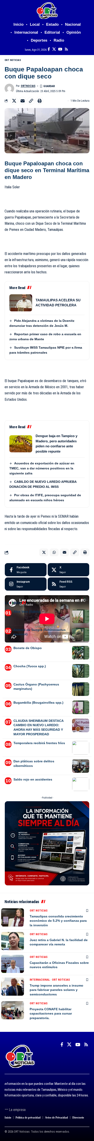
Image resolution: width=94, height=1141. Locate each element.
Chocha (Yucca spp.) (29, 666)
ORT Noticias (13, 60)
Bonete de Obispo (27, 648)
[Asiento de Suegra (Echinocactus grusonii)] (80, 634)
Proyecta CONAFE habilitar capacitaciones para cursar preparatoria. (51, 1013)
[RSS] (66, 49)
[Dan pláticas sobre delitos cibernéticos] (80, 766)
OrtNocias (28, 86)
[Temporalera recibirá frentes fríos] (80, 748)
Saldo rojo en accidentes (32, 779)
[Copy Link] (31, 101)
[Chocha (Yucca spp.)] (80, 671)
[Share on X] (14, 101)
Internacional (40, 979)
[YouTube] (60, 49)
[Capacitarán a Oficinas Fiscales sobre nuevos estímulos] (12, 964)
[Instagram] (26, 584)
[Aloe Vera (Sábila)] (80, 616)
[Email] (22, 101)
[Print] (39, 101)
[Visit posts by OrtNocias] (9, 88)
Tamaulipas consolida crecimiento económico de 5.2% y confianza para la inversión (58, 920)
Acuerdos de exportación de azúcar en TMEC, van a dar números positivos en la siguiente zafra (41, 468)
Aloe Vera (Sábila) (27, 611)
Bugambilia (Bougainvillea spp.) (38, 702)
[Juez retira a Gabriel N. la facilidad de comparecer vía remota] (12, 941)
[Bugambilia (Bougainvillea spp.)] (80, 707)
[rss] (68, 584)
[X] (54, 49)
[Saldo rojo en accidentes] (80, 784)
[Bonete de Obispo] (80, 653)
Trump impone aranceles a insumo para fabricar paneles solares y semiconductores (56, 990)
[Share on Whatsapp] (54, 552)
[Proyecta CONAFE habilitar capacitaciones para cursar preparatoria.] (12, 1010)
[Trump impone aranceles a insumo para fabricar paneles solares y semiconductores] (12, 986)
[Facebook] (49, 49)
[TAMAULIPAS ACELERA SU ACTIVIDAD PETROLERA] (20, 302)
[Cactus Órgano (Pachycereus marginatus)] (80, 689)
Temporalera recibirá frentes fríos (39, 743)
